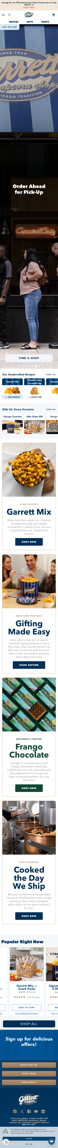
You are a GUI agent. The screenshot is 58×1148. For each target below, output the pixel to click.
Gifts (30, 21)
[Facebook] (29, 1111)
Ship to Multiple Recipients (26, 1013)
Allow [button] (29, 1138)
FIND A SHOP (29, 358)
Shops (45, 21)
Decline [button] (29, 1144)
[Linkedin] (43, 1111)
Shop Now (29, 7)
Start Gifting (29, 665)
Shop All (51, 375)
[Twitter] (22, 1111)
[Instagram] (15, 1111)
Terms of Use (20, 1131)
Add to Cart (27, 1007)
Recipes (13, 21)
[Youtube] (36, 1111)
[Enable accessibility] (6, 1142)
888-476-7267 (28, 1125)
